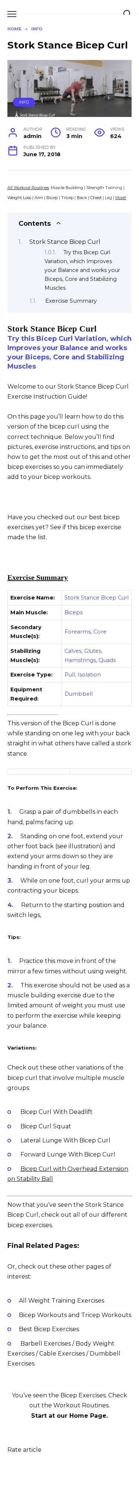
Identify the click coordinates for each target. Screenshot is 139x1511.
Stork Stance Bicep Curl (64, 241)
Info (24, 102)
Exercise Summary (71, 301)
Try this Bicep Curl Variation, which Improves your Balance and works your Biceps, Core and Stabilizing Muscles (82, 270)
